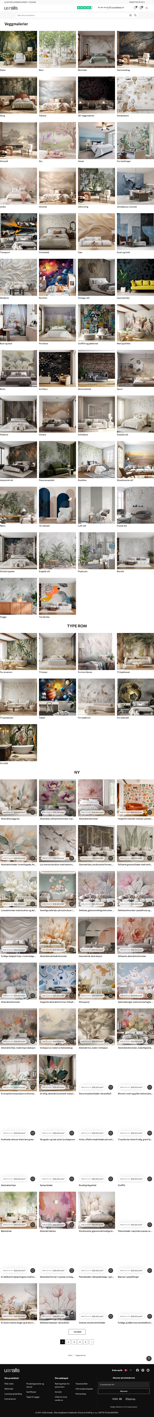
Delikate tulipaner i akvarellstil (54, 1322)
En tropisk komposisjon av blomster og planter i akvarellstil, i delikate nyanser (18, 1093)
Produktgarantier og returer (35, 1385)
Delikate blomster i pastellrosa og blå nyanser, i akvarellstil (135, 910)
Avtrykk (58, 1392)
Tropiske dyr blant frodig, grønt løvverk (135, 1139)
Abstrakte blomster (88, 818)
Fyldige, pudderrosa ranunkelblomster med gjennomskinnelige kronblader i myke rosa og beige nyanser (135, 1322)
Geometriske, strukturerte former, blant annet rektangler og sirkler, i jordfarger (96, 864)
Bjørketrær (6, 1231)
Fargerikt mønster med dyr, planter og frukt (135, 818)
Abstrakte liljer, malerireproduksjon (18, 1047)
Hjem (70, 1355)
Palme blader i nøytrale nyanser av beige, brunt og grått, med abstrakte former (135, 1231)
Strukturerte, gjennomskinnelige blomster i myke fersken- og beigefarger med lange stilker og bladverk (96, 1231)
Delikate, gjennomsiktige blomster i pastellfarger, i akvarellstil (96, 910)
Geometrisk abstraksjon (90, 956)
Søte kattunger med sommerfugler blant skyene (135, 1002)
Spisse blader (46, 1185)
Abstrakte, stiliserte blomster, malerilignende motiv (57, 818)
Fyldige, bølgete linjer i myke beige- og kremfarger (18, 956)
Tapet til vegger (33, 1397)
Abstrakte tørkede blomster (53, 956)
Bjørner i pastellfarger (128, 1276)
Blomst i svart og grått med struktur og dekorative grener (135, 1093)
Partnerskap (81, 1394)
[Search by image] (130, 15)
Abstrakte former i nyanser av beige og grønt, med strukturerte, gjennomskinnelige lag (57, 1276)
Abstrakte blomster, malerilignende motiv (135, 1047)
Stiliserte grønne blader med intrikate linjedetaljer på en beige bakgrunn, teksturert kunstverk (135, 864)
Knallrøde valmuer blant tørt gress (17, 1139)
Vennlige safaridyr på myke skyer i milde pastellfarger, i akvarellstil (57, 910)
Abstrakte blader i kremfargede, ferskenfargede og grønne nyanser (18, 864)
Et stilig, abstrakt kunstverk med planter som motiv (57, 1093)
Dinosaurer (84, 1002)
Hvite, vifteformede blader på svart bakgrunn (96, 1139)
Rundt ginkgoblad (87, 1185)
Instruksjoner (10, 1399)
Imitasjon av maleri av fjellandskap (56, 1047)
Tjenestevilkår (82, 1383)
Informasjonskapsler (84, 1389)
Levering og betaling (13, 1394)
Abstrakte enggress (10, 818)
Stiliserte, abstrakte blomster (132, 956)
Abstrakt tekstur (48, 1231)
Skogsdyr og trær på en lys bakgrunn (57, 1139)
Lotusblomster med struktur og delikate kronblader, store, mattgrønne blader (18, 910)
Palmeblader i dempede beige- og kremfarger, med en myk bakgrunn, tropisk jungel (96, 1276)
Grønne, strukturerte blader (92, 1322)
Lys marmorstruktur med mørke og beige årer (57, 864)
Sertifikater (31, 1392)
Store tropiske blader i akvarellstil (95, 1093)
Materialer (8, 1389)
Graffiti (121, 1185)
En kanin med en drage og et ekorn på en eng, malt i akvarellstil (18, 1322)
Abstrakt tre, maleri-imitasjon (93, 1047)
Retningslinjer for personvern (62, 1385)
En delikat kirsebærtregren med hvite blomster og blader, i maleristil (18, 1276)
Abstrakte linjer (8, 1185)
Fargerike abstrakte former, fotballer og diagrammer (57, 1002)
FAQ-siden (9, 1383)
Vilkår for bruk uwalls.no (61, 1398)
